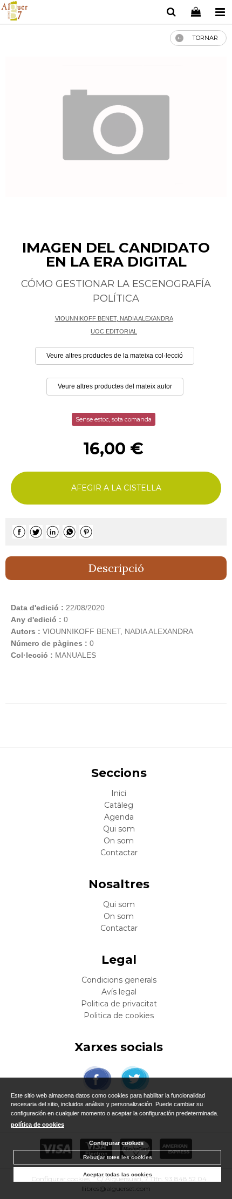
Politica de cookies (119, 1015)
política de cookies (37, 1124)
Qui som (119, 829)
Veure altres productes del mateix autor (115, 386)
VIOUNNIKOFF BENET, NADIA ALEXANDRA (114, 318)
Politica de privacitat (119, 1004)
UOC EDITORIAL (114, 331)
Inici (118, 793)
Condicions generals (118, 980)
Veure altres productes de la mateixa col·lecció (114, 355)
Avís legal (119, 992)
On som (119, 841)
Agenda (119, 817)
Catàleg (118, 805)
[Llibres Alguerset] (14, 12)
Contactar (119, 852)
